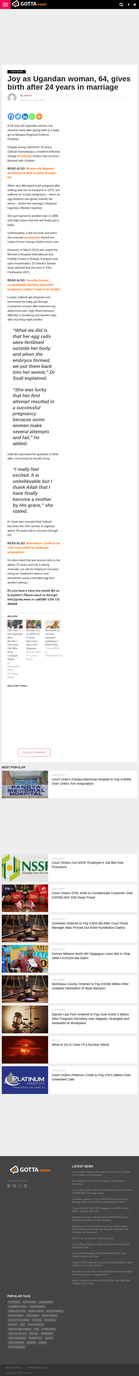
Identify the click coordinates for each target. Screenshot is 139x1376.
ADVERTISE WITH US (36, 1367)
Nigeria (13, 1324)
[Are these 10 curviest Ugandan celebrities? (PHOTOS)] (52, 624)
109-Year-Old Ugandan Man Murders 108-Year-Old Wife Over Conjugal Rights (15, 645)
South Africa (35, 1324)
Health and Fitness (20, 1329)
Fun (36, 1329)
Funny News (48, 1329)
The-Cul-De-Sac (17, 1333)
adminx (28, 95)
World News (36, 1311)
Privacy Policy (14, 1367)
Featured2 (29, 1302)
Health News (49, 1315)
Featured (14, 1302)
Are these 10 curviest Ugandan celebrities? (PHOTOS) (52, 637)
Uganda (36, 1320)
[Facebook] (11, 116)
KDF (22, 1324)
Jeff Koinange (17, 1347)
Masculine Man (17, 1338)
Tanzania (50, 1320)
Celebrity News (18, 1306)
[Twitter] (18, 116)
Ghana (42, 1342)
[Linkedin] (25, 116)
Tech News (32, 1315)
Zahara (31, 1342)
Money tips (35, 1338)
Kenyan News (37, 1306)
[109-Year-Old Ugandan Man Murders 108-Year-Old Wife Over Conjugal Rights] (15, 624)
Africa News (16, 1315)
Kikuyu (49, 1338)
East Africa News (19, 1320)
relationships (55, 1311)
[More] (39, 116)
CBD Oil (34, 1333)
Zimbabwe (47, 1333)
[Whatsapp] (32, 116)
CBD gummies (16, 1342)
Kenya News (46, 1302)
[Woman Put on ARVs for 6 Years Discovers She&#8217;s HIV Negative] (33, 624)
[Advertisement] (69, 37)
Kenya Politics (17, 1311)
